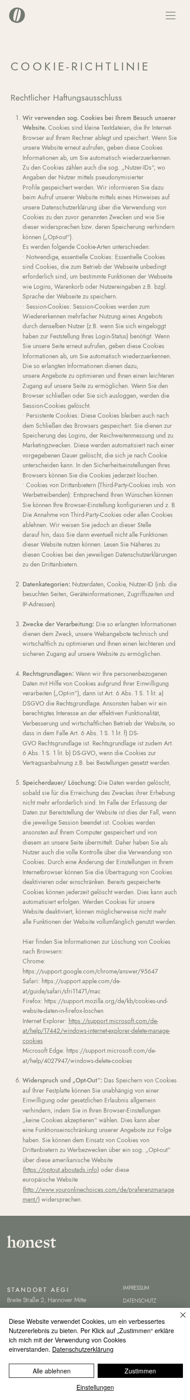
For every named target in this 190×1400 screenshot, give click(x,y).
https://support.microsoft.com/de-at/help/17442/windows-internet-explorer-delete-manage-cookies (96, 1030)
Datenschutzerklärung (83, 1349)
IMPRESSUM (136, 1288)
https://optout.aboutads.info (60, 1169)
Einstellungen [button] (95, 1387)
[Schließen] (177, 1320)
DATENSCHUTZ (139, 1301)
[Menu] (171, 15)
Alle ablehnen (52, 1370)
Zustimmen (140, 1370)
